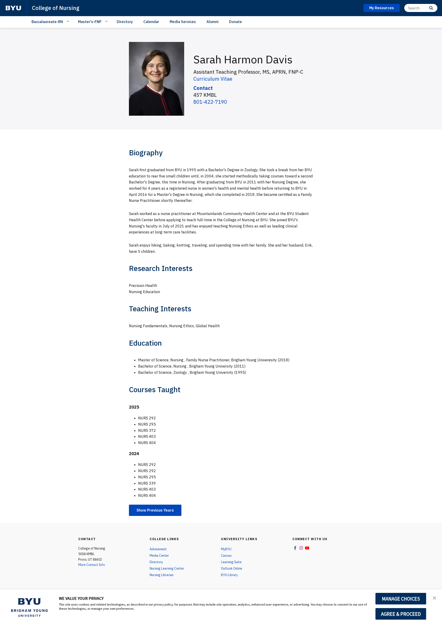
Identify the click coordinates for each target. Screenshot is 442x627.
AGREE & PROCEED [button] (401, 614)
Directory (125, 21)
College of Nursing (55, 8)
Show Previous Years (155, 510)
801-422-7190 (210, 101)
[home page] (13, 8)
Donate (235, 21)
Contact (203, 88)
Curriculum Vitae (212, 78)
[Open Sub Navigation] (68, 21)
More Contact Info (91, 565)
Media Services (183, 21)
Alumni (212, 21)
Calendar (151, 21)
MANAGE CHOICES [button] (401, 598)
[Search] (431, 8)
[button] (434, 597)
